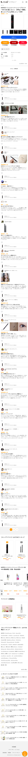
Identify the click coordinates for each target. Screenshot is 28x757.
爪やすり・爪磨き (4, 653)
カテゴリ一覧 (11, 749)
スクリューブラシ (14, 660)
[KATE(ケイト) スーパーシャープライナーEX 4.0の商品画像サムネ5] (20, 32)
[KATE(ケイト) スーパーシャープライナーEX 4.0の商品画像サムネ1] (3, 32)
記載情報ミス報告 (23, 63)
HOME (14, 747)
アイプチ (10, 644)
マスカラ (23, 637)
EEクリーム (18, 637)
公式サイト (14, 37)
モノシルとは (17, 749)
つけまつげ (14, 644)
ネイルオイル (11, 651)
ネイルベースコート (19, 649)
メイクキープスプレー (18, 655)
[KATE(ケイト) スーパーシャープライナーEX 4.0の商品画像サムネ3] (11, 32)
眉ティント (3, 646)
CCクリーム (8, 637)
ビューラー (9, 655)
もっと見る (14, 60)
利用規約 (9, 752)
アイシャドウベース (10, 642)
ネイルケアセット (21, 651)
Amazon (5, 42)
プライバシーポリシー (16, 752)
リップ (9, 653)
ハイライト (10, 635)
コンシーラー (18, 633)
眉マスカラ (8, 646)
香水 (6, 664)
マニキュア (20, 646)
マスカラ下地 (3, 639)
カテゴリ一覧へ (24, 669)
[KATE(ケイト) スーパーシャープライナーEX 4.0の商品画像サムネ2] (7, 32)
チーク (13, 633)
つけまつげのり (20, 644)
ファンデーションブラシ (5, 660)
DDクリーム (13, 637)
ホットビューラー (4, 644)
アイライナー (18, 639)
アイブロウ (17, 642)
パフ (12, 655)
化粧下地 (2, 633)
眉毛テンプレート (14, 646)
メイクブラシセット (5, 658)
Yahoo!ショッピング (23, 43)
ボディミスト (20, 662)
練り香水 (2, 664)
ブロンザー (22, 635)
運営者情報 (5, 752)
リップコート (3, 655)
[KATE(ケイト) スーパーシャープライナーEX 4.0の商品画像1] (12, 22)
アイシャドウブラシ (13, 658)
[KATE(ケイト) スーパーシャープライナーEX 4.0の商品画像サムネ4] (16, 32)
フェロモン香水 (14, 662)
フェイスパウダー (4, 635)
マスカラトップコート (11, 639)
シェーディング (16, 635)
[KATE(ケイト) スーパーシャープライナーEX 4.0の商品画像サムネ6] (24, 32)
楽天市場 (14, 42)
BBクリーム (3, 637)
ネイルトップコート (10, 649)
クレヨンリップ (15, 653)
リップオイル (20, 653)
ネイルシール (3, 649)
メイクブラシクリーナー (5, 662)
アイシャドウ (3, 642)
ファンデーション (8, 633)
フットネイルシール (5, 651)
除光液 (16, 651)
